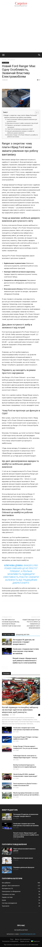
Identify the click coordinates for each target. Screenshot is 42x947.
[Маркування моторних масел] (7, 860)
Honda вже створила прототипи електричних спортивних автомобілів (26, 651)
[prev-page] (3, 668)
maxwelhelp (5, 715)
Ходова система (24, 941)
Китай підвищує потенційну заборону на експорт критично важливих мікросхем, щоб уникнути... (20, 709)
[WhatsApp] (17, 84)
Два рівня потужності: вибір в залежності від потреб (22, 123)
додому (4, 59)
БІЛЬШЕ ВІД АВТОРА (22, 634)
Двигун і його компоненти (22, 939)
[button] (3, 55)
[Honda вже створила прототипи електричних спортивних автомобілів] (7, 651)
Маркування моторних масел (23, 858)
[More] (22, 84)
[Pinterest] (13, 84)
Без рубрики (11, 59)
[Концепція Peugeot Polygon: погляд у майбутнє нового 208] (7, 739)
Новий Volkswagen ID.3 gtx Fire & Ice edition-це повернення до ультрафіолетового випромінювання (31, 624)
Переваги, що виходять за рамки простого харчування (20, 126)
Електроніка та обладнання (10, 941)
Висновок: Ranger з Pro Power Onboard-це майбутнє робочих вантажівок (22, 136)
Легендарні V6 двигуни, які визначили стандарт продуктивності (23, 642)
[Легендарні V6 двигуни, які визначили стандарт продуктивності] (7, 642)
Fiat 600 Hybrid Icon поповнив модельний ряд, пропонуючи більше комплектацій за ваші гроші (11, 623)
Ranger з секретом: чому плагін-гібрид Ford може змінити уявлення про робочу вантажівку (20, 116)
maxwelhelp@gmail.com (27, 934)
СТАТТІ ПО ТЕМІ (8, 634)
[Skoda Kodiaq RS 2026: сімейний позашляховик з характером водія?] (7, 776)
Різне (11, 939)
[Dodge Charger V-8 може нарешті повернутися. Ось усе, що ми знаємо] (7, 748)
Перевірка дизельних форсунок (23, 867)
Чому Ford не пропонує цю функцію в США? (20, 129)
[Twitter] (8, 84)
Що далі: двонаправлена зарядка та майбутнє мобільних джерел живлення (20, 132)
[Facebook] (4, 84)
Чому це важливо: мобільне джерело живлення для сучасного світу (22, 120)
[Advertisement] (21, 30)
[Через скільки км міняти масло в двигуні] (7, 851)
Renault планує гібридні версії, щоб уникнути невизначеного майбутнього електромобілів (25, 660)
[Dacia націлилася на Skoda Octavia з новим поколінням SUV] (7, 786)
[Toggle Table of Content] (36, 112)
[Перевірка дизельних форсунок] (7, 869)
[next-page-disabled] (6, 668)
